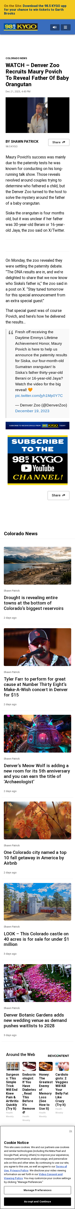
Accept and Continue (37, 1201)
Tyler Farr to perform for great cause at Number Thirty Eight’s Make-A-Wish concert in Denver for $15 (36, 687)
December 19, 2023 (32, 411)
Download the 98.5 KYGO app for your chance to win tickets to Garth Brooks (35, 9)
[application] (37, 115)
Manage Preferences (37, 1190)
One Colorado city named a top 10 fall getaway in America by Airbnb (35, 858)
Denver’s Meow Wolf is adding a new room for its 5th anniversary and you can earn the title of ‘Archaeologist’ (37, 773)
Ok (70, 1131)
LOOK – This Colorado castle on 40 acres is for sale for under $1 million (36, 939)
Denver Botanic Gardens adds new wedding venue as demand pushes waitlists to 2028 (35, 1020)
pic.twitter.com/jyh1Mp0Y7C (39, 395)
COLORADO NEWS (16, 58)
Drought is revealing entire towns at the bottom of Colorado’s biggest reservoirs (34, 603)
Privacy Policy (19, 1170)
